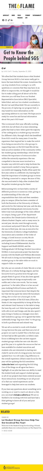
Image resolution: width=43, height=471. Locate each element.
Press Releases (20, 16)
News (13, 15)
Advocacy (6, 15)
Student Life (27, 16)
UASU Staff (7, 71)
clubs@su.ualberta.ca (21, 395)
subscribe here (8, 364)
